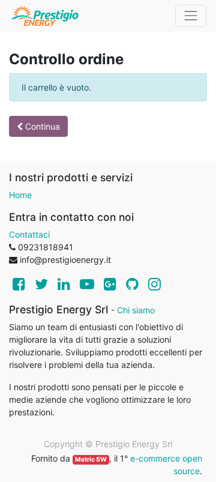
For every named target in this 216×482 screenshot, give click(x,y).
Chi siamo (136, 310)
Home (20, 195)
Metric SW (91, 459)
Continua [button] (41, 126)
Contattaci (29, 234)
